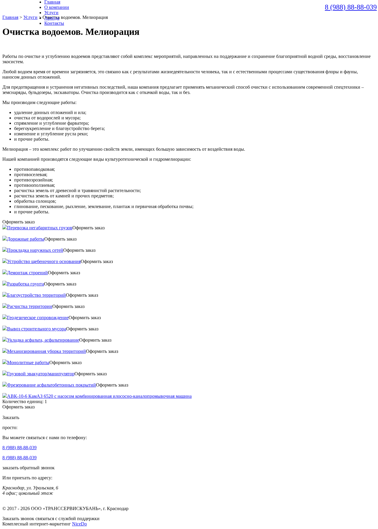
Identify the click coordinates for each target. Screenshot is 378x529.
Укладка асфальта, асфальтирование (43, 340)
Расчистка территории (29, 306)
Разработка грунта (25, 283)
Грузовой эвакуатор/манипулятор (40, 373)
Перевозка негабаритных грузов (39, 227)
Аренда (51, 17)
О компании (56, 7)
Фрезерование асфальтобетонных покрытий (51, 384)
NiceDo (79, 523)
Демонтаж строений (27, 272)
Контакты (54, 23)
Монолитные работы (28, 362)
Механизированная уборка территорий (46, 351)
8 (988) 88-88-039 (351, 7)
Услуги (51, 12)
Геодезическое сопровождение (38, 317)
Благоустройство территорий (36, 295)
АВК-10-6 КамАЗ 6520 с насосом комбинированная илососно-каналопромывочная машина (99, 396)
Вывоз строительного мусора (36, 328)
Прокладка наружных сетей (35, 250)
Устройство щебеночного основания (44, 261)
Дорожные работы (25, 238)
